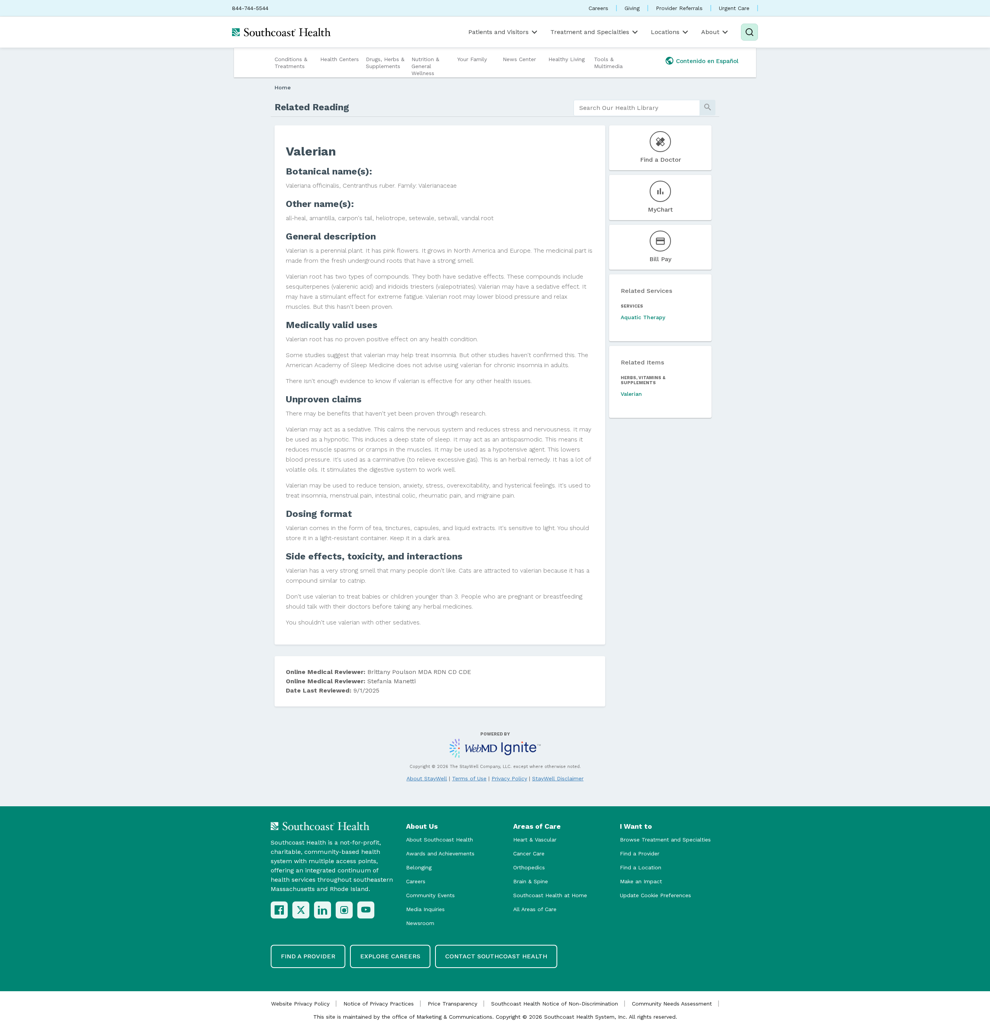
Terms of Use (469, 778)
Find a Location (640, 867)
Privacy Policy (509, 778)
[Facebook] (279, 909)
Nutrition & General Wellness (425, 66)
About (710, 32)
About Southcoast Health (439, 839)
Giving (632, 8)
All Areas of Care (534, 909)
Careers (598, 8)
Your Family (472, 59)
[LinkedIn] (322, 909)
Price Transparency (452, 1004)
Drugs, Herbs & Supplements (385, 62)
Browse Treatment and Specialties (665, 839)
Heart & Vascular (534, 839)
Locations (665, 32)
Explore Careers (390, 956)
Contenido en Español (707, 61)
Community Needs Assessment (672, 1004)
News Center (519, 59)
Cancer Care (528, 853)
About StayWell (426, 778)
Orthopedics (529, 867)
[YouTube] (365, 909)
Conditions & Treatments (291, 62)
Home (283, 87)
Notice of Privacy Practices (378, 1004)
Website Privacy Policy (300, 1004)
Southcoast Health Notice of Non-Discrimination (554, 1004)
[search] (637, 108)
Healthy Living (566, 59)
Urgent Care (734, 8)
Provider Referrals (679, 8)
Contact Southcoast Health (496, 956)
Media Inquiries (425, 909)
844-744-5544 (250, 8)
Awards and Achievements (440, 853)
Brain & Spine (530, 881)
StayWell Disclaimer (558, 778)
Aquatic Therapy (643, 317)
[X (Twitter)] (300, 909)
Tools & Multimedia (608, 62)
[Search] (749, 32)
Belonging (419, 867)
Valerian (631, 394)
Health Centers (339, 59)
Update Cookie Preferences (655, 895)
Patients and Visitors (498, 32)
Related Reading (312, 107)
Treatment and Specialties (589, 32)
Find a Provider (639, 853)
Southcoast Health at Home (550, 895)
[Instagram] (344, 909)
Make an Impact (641, 881)
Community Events (430, 895)
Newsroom (420, 923)
